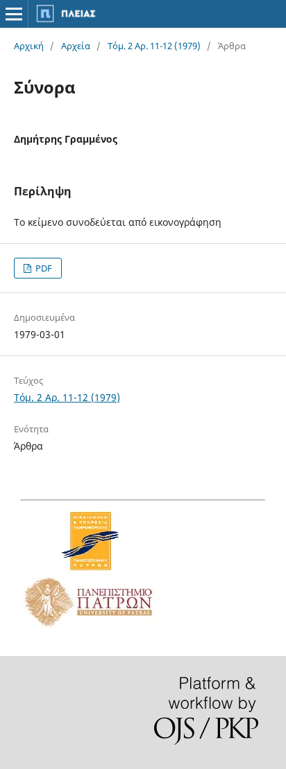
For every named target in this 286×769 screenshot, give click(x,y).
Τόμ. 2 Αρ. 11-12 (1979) (154, 45)
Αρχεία (75, 45)
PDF (42, 268)
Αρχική (29, 45)
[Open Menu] (14, 14)
